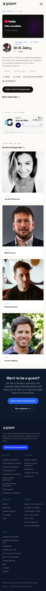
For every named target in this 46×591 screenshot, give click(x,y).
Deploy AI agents (30, 460)
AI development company (11, 463)
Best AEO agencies (31, 522)
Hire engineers (23, 408)
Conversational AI (8, 471)
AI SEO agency (7, 489)
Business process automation (31, 464)
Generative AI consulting (11, 474)
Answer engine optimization (8, 479)
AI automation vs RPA (32, 511)
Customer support (9, 511)
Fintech (5, 504)
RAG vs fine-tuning (31, 515)
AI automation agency (10, 467)
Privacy (4, 586)
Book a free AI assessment (18, 89)
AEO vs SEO (28, 518)
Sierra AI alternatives (32, 526)
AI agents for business (10, 537)
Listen (18, 77)
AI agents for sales (31, 473)
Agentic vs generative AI (33, 504)
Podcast (9, 11)
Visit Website (10, 81)
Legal (4, 518)
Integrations (28, 476)
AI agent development (10, 460)
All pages (5, 568)
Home (3, 11)
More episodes (11, 97)
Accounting (6, 515)
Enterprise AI (29, 469)
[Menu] (41, 4)
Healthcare (6, 508)
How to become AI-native (11, 553)
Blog (4, 564)
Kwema (21, 51)
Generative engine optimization (9, 485)
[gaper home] (9, 4)
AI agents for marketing (11, 493)
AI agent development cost (10, 541)
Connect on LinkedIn (34, 77)
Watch (7, 77)
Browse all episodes (13, 147)
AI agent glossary (8, 560)
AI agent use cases (9, 550)
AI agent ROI (6, 546)
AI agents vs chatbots (32, 508)
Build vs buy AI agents (10, 557)
